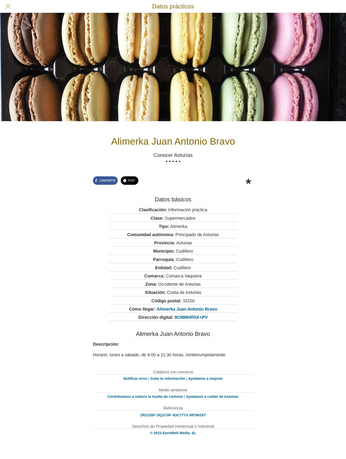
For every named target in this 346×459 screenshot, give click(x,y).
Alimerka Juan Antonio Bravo (187, 309)
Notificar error (135, 379)
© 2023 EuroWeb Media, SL (173, 433)
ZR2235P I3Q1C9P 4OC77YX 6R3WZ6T (173, 415)
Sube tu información (167, 379)
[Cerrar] (8, 6)
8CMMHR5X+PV (191, 317)
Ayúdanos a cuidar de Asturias (212, 397)
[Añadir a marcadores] (248, 181)
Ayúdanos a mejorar (205, 379)
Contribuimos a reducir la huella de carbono (145, 397)
